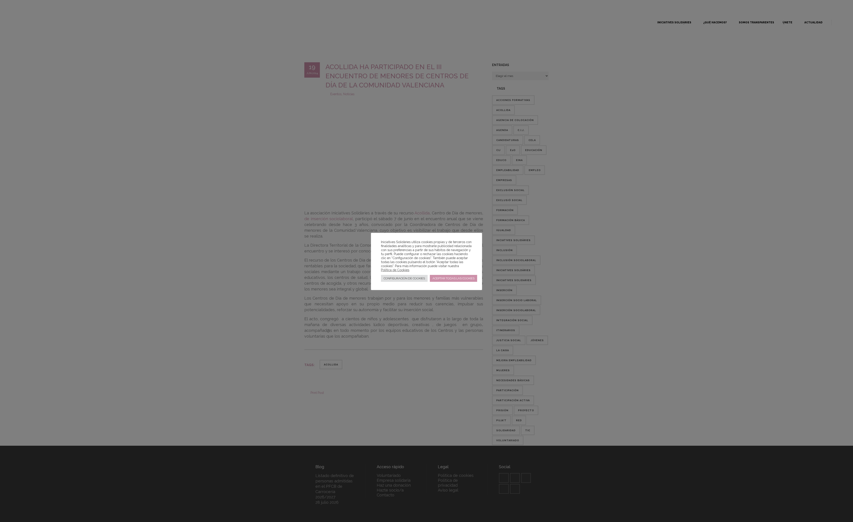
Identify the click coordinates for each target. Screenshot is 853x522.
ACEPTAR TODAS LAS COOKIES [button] (453, 278)
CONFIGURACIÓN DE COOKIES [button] (404, 278)
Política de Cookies (395, 270)
